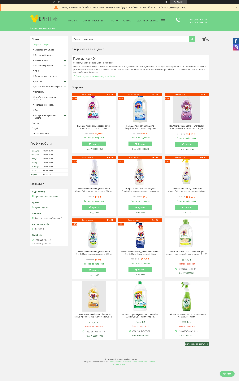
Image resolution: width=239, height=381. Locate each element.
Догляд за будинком (44, 55)
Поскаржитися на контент (120, 362)
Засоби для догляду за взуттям (45, 98)
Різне (36, 70)
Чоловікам (39, 91)
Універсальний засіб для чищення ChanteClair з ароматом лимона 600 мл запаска (94, 254)
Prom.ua (133, 359)
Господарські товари (44, 104)
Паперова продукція (43, 65)
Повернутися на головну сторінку (95, 76)
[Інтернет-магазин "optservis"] (44, 18)
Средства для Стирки (44, 49)
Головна (72, 20)
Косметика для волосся (45, 76)
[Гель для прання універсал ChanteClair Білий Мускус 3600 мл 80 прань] (140, 296)
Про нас (114, 20)
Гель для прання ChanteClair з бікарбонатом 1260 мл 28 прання (140, 127)
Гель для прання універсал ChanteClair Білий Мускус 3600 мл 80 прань (140, 315)
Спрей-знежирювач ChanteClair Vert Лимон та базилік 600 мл (186, 315)
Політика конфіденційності (144, 362)
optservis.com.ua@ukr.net (46, 196)
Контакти (128, 20)
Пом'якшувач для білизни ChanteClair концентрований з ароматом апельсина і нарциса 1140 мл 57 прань (94, 317)
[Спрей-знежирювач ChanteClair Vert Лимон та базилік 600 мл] (187, 296)
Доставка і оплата (147, 20)
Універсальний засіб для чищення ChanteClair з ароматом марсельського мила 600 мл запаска (140, 191)
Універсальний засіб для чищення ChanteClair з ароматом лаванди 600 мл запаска (93, 191)
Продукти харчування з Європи (45, 116)
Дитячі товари (41, 60)
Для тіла (38, 81)
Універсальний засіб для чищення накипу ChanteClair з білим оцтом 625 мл (140, 252)
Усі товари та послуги (195, 343)
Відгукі (35, 128)
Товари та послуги (92, 20)
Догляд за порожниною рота (48, 86)
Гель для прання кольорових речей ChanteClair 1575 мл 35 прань (94, 127)
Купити (95, 143)
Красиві (37, 110)
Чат (229, 373)
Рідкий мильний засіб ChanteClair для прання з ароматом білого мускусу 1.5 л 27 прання (186, 254)
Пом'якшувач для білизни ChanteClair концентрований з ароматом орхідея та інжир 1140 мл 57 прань (187, 128)
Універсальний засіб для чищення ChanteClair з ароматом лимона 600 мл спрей (186, 191)
